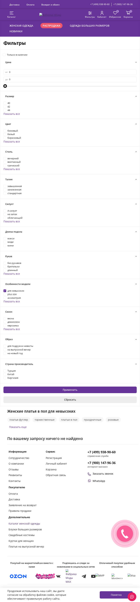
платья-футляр (18, 419)
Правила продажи (20, 511)
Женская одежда (21, 25)
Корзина (51, 469)
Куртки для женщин (21, 541)
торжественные (45, 419)
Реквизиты (15, 475)
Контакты (15, 481)
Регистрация (54, 458)
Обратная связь (56, 475)
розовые (113, 419)
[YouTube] (93, 576)
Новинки (15, 31)
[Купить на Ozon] (18, 576)
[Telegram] (84, 576)
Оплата (30, 4)
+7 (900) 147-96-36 (123, 4)
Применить (70, 389)
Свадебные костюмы (22, 535)
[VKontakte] (58, 576)
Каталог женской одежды (24, 523)
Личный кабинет (56, 463)
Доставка (14, 4)
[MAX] (71, 576)
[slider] (5, 86)
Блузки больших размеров (25, 529)
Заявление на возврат (23, 505)
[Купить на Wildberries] (45, 576)
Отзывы (14, 469)
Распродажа (51, 25)
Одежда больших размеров (89, 25)
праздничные (92, 419)
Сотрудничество (19, 458)
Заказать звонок (103, 473)
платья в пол (69, 419)
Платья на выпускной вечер (26, 546)
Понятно (116, 595)
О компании (16, 463)
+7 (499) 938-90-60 (100, 4)
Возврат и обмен (50, 4)
